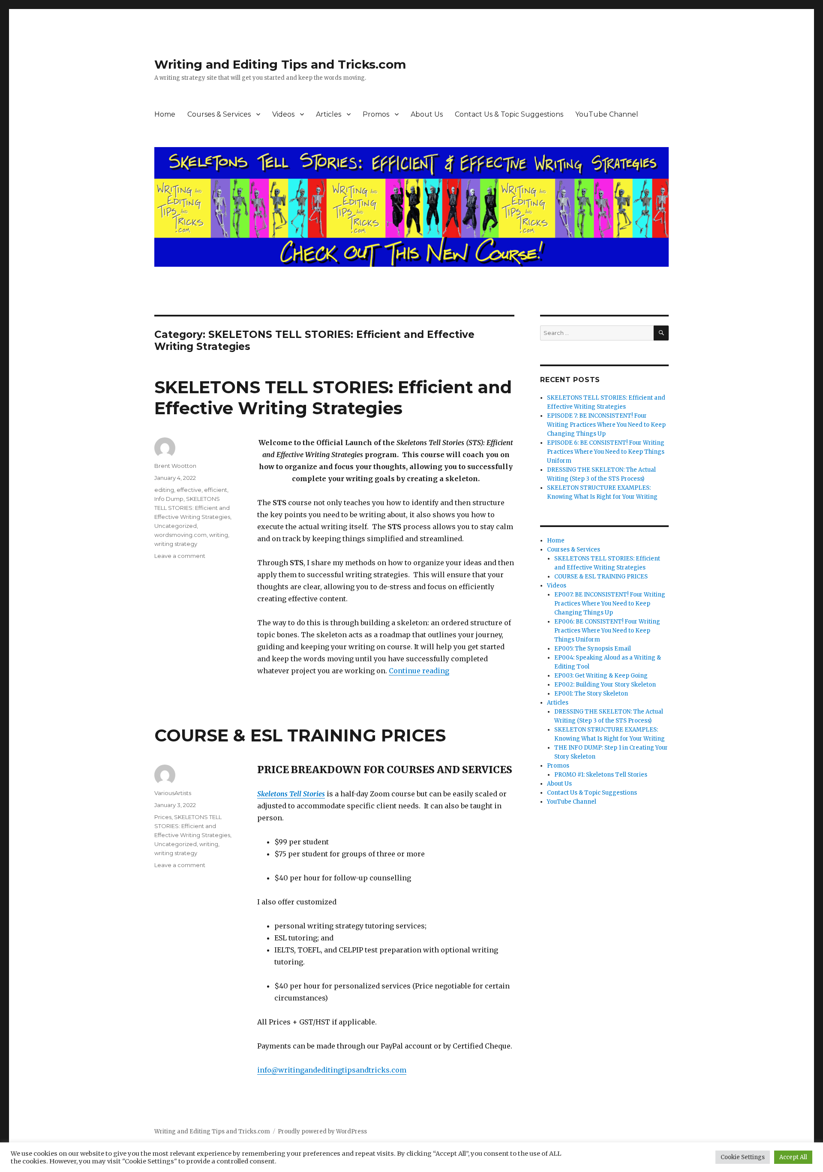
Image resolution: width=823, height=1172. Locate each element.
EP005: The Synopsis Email (592, 648)
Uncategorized (175, 525)
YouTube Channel (606, 114)
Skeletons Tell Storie (289, 793)
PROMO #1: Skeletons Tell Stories (600, 774)
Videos (283, 114)
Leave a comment (179, 555)
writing (218, 534)
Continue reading (419, 670)
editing (164, 489)
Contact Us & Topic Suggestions (509, 114)
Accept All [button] (793, 1157)
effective (189, 489)
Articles (328, 114)
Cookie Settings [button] (743, 1157)
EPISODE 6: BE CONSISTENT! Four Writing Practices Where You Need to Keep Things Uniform (605, 451)
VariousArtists (172, 792)
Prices (162, 816)
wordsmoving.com (180, 534)
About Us (427, 114)
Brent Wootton (175, 465)
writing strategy (175, 543)
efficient (215, 489)
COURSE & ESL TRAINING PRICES (300, 735)
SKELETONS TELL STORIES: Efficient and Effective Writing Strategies (333, 398)
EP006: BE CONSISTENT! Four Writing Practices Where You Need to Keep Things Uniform (607, 630)
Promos (376, 114)
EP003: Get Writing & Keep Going (601, 675)
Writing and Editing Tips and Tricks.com (280, 64)
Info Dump (168, 498)
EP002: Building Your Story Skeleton (605, 684)
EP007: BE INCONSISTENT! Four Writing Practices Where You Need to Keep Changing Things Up (609, 603)
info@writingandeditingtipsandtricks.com (331, 1070)
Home (164, 114)
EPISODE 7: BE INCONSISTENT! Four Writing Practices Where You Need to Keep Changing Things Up (606, 424)
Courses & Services (219, 114)
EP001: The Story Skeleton (591, 693)
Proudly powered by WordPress (322, 1131)
